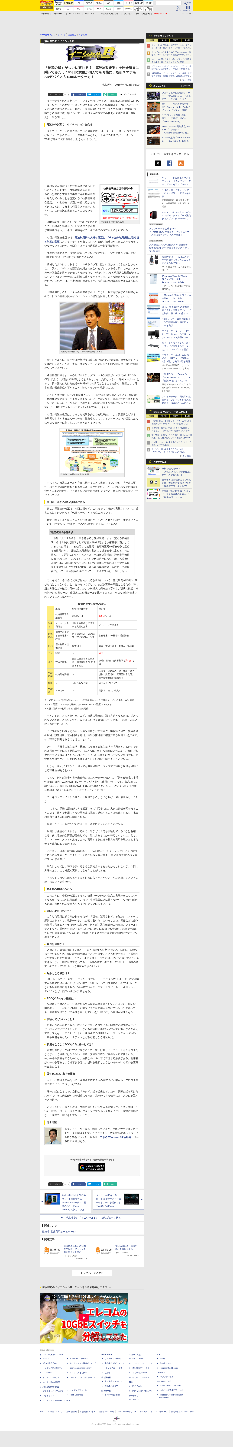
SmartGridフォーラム (79, 1358)
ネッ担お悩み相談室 (51, 1382)
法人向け (128, 13)
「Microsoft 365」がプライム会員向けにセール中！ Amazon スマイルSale (176, 298)
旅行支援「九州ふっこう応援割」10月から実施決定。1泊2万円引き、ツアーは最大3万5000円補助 (172, 438)
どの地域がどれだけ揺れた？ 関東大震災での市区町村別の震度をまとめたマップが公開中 (169, 248)
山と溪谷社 (106, 1377)
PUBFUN (161, 1373)
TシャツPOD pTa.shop (170, 1385)
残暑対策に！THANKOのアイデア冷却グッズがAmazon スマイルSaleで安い (176, 260)
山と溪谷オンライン (113, 1381)
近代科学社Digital (112, 1395)
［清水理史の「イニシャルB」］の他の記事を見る (92, 1217)
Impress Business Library (80, 1368)
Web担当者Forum (50, 1363)
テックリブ (134, 1396)
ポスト (57, 95)
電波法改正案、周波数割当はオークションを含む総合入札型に (75, 1248)
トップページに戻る (92, 1273)
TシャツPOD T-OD (113, 1368)
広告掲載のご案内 (87, 1412)
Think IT (46, 1358)
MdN (131, 1382)
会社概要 (143, 1412)
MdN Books (137, 1386)
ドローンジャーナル (51, 1377)
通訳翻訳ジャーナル (140, 1368)
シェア (80, 95)
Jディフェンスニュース (142, 1363)
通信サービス (59, 13)
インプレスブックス (78, 1390)
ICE (158, 1354)
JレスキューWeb (139, 1373)
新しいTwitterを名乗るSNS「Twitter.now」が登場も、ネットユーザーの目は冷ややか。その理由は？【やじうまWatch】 (171, 55)
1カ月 (187, 40)
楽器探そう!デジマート (114, 1363)
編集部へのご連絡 (106, 1412)
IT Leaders (47, 1373)
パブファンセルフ (167, 1377)
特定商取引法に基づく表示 (182, 1412)
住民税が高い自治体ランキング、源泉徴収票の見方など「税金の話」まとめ (176, 494)
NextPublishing (76, 1395)
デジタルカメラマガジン (53, 1391)
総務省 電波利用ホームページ (59, 1231)
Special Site (159, 86)
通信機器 (45, 13)
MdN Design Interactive (142, 1391)
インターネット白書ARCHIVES (56, 1400)
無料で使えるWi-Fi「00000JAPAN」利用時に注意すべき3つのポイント (176, 471)
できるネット (48, 1396)
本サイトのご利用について (50, 1412)
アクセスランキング (163, 36)
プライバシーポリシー (126, 1412)
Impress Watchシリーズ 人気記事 (170, 412)
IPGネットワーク (164, 1381)
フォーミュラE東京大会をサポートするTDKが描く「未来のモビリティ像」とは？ (176, 95)
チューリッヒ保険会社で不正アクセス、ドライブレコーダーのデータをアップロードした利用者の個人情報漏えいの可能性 (171, 48)
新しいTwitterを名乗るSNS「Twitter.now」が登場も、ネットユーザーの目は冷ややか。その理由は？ (169, 231)
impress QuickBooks (169, 1368)
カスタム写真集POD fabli (171, 1390)
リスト (66, 95)
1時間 (151, 40)
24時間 (164, 40)
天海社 (163, 1358)
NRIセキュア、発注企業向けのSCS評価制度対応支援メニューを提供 (176, 322)
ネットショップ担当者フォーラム (84, 1363)
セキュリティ (75, 13)
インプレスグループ (159, 1412)
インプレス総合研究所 (52, 1368)
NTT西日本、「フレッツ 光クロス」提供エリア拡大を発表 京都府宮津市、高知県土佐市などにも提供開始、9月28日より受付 (172, 76)
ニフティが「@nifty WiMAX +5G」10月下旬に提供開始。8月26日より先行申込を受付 (176, 358)
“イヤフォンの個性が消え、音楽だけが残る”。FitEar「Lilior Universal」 (175, 118)
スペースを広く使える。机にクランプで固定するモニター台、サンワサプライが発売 (176, 346)
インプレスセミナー (78, 1373)
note (112, 95)
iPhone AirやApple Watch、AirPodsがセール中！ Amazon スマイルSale (175, 279)
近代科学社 (106, 1391)
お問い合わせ (71, 1412)
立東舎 (107, 1373)
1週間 (175, 40)
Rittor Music (106, 1354)
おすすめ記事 (160, 462)
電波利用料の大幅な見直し (90, 237)
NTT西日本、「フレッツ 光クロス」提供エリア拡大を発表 (176, 193)
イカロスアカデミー (140, 1377)
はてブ (96, 95)
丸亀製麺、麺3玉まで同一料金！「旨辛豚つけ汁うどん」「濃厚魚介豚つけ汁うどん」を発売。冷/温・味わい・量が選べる (171, 431)
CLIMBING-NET (111, 1386)
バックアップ (90, 13)
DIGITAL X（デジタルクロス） (83, 1377)
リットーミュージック (114, 1358)
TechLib (135, 1400)
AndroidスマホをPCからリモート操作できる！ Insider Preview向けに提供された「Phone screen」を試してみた (74, 1202)
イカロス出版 (135, 1354)
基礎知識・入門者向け (110, 13)
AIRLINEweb (137, 1358)
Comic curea (165, 1363)
